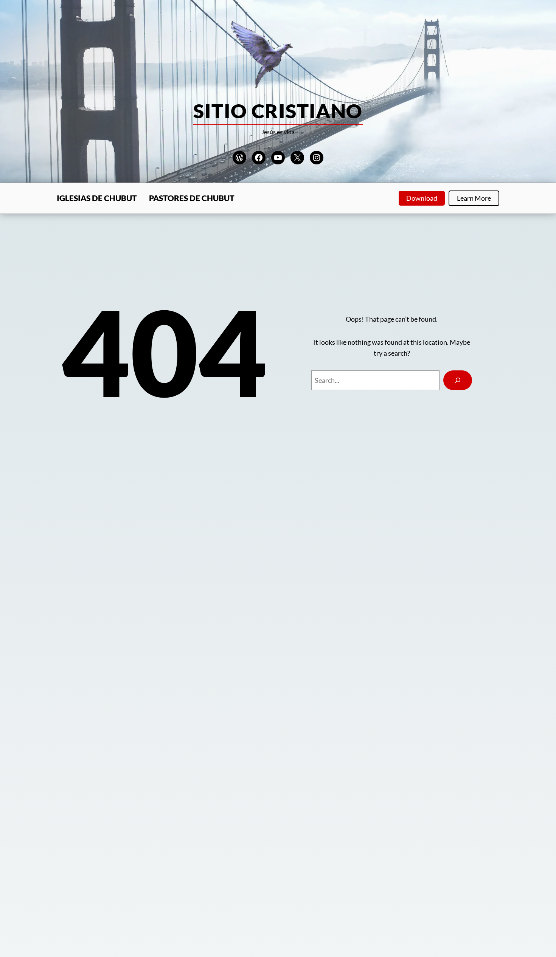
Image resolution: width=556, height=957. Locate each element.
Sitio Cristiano (278, 110)
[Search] (457, 380)
